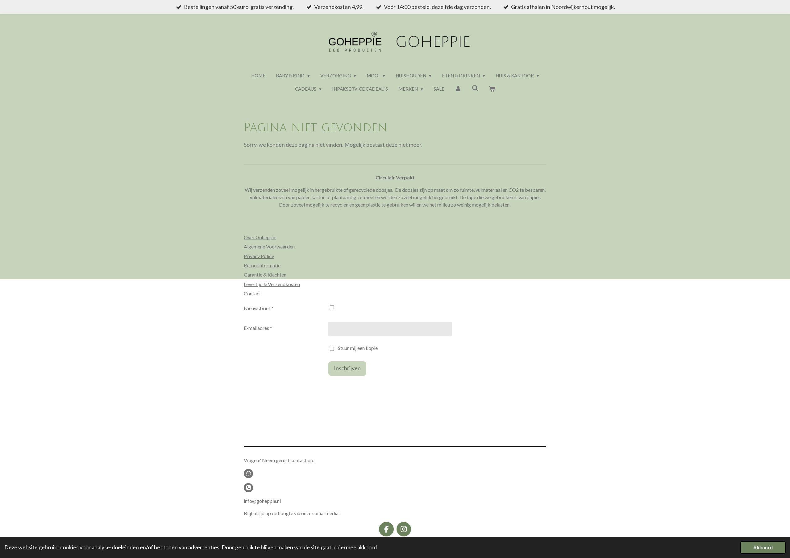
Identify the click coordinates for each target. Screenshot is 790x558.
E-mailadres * (258, 328)
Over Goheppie (260, 237)
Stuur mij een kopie (358, 348)
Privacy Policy (259, 256)
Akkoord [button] (763, 547)
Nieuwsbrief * (258, 308)
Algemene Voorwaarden (269, 246)
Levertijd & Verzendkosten (272, 284)
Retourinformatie (262, 265)
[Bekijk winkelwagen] (492, 89)
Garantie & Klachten (265, 274)
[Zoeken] (475, 88)
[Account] (458, 89)
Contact (252, 293)
